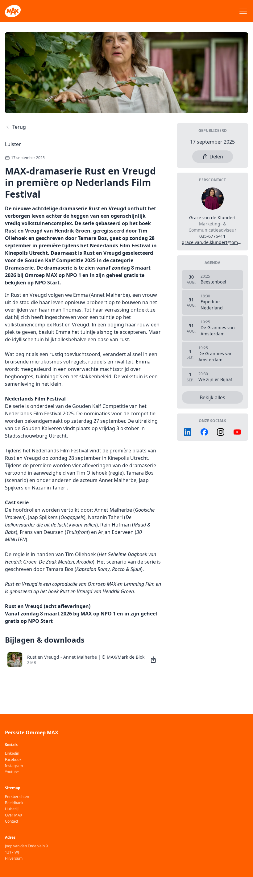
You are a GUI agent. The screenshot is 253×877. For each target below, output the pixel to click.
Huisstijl (12, 809)
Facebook (13, 759)
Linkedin (12, 753)
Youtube (12, 772)
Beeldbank (14, 802)
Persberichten (17, 796)
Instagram (14, 765)
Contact (11, 821)
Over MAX (13, 815)
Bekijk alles (212, 397)
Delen (216, 156)
